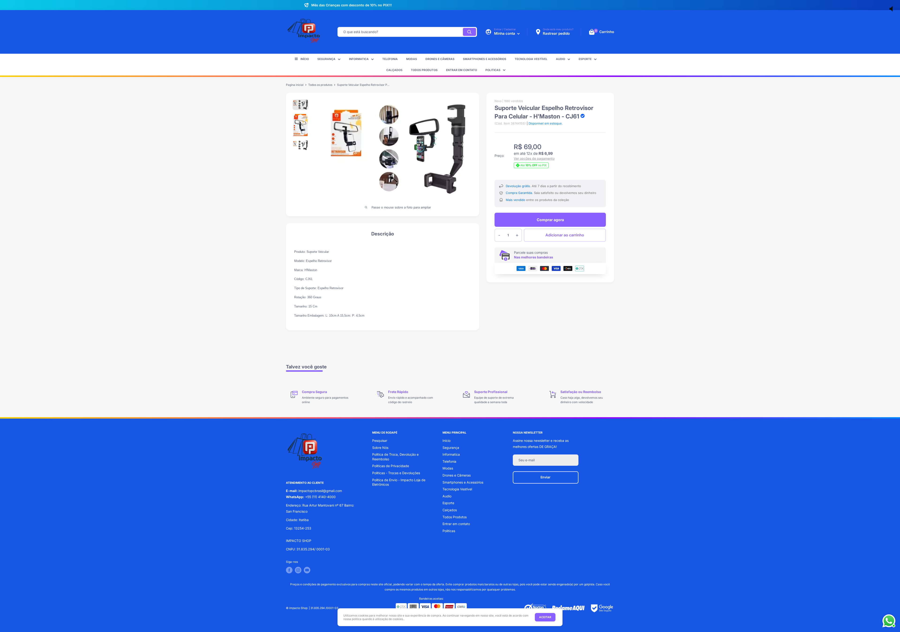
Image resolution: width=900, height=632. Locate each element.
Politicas (492, 70)
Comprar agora (550, 219)
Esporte (585, 59)
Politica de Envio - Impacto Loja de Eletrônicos (398, 482)
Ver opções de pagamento (534, 158)
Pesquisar (379, 441)
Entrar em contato (461, 70)
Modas (411, 59)
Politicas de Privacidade (390, 466)
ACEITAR (545, 617)
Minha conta (505, 33)
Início (304, 59)
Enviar (545, 477)
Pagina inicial (295, 85)
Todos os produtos (320, 85)
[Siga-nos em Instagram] (298, 570)
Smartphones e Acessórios (484, 59)
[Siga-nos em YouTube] (307, 570)
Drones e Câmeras (439, 59)
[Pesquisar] (469, 32)
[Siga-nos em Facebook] (289, 570)
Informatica (359, 59)
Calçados (394, 70)
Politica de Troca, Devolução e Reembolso (395, 456)
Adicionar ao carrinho (564, 235)
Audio (560, 59)
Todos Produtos (424, 70)
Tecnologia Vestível (531, 59)
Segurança (326, 59)
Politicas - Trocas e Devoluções (396, 473)
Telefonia (390, 59)
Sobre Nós (380, 448)
